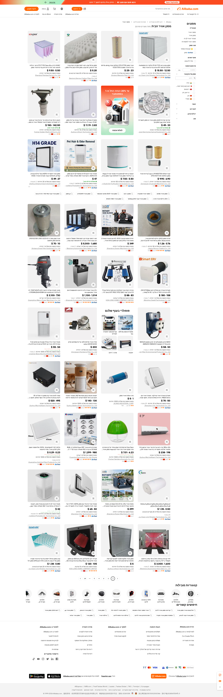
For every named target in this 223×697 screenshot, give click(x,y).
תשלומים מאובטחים (153, 632)
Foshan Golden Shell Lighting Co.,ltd (47, 132)
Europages (145, 686)
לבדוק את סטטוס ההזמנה (49, 640)
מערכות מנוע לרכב (139, 22)
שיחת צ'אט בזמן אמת (84, 636)
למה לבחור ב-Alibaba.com (185, 632)
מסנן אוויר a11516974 (83, 194)
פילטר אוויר (103, 615)
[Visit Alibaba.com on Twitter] (47, 659)
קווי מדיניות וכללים (153, 654)
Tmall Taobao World (100, 686)
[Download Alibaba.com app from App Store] (54, 676)
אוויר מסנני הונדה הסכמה (140, 610)
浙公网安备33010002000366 (149, 693)
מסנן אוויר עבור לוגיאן (186, 615)
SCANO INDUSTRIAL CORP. (123, 403)
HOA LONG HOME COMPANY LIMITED (120, 300)
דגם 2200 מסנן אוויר (51, 610)
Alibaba (168, 22)
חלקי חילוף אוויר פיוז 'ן (160, 199)
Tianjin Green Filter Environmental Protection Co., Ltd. (154, 352)
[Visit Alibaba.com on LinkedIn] (52, 659)
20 (85, 578)
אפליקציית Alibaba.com (72, 676)
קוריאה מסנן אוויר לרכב (162, 610)
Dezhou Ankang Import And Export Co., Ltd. (44, 184)
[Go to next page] (80, 578)
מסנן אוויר (101, 610)
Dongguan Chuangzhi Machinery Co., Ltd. (155, 184)
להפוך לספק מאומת (51, 645)
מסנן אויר (90, 615)
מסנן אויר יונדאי (75, 615)
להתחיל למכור (53, 636)
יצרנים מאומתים (120, 632)
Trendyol (136, 686)
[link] (220, 675)
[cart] (54, 9)
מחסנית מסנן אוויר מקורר (164, 615)
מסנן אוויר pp (69, 610)
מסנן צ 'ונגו (127, 194)
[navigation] (185, 300)
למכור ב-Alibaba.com (51, 632)
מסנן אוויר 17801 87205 (113, 199)
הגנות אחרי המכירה (153, 645)
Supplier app (106, 676)
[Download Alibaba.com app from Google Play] (37, 676)
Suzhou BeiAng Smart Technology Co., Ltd (82, 405)
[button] (84, 8)
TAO (129, 686)
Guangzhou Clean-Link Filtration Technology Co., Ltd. (154, 75)
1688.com (87, 686)
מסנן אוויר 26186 (162, 194)
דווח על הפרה (87, 654)
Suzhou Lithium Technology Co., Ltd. (84, 132)
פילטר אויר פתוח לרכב (120, 615)
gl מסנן (68, 194)
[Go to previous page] (117, 578)
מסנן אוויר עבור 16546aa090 (137, 199)
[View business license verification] (132, 693)
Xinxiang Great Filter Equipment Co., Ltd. (45, 248)
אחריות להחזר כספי (153, 636)
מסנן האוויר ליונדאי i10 (118, 610)
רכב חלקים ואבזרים (155, 22)
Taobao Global (121, 686)
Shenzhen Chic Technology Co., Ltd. (157, 405)
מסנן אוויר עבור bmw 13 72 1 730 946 (47, 194)
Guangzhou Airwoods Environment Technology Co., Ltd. (80, 300)
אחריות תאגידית (188, 640)
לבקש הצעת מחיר (120, 636)
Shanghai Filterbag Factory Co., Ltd (47, 75)
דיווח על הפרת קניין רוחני (83, 649)
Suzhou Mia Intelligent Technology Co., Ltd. (44, 405)
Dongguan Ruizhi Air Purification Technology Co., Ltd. (117, 184)
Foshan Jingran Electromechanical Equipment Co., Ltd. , (154, 132)
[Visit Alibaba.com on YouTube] (38, 659)
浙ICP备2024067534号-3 (171, 693)
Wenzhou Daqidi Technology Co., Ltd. (157, 300)
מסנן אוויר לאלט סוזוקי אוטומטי (107, 194)
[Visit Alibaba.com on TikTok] (33, 659)
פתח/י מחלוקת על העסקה (83, 640)
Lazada (111, 686)
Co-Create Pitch (188, 636)
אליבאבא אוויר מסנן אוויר (185, 610)
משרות (191, 645)
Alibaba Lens (181, 676)
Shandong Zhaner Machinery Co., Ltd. (120, 248)
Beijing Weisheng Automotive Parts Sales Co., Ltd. (80, 248)
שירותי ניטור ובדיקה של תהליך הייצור (147, 649)
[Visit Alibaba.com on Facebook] (57, 659)
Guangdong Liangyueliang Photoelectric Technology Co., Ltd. (80, 185)
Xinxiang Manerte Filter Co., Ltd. (122, 75)
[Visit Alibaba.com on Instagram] (43, 659)
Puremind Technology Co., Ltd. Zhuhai (83, 457)
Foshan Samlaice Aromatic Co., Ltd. (121, 459)
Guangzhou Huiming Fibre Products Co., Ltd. (44, 462)
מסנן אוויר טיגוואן (85, 610)
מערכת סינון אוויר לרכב (142, 615)
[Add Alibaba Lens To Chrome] (158, 676)
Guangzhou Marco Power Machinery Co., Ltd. (44, 300)
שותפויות (55, 649)
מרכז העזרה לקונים (85, 632)
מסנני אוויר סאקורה (144, 194)
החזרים (89, 645)
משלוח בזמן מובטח (153, 640)
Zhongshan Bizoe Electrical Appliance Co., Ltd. (44, 354)
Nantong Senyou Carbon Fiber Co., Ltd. (83, 78)
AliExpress (78, 686)
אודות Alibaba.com (187, 627)
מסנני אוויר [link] (126, 22)
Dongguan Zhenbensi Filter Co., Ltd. (84, 352)
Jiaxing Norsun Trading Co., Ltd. (159, 248)
